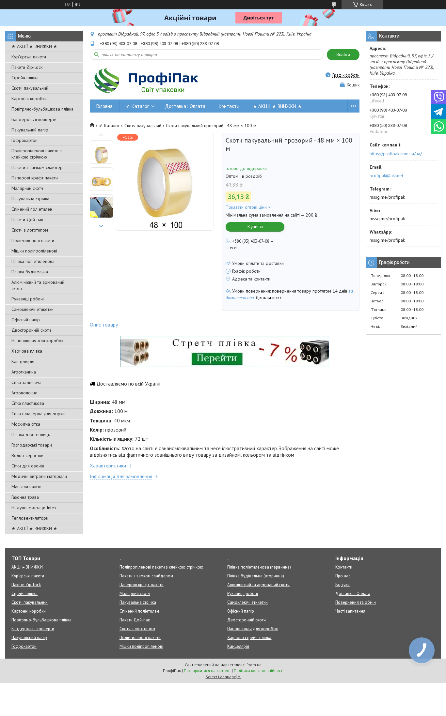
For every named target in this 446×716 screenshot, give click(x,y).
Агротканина (23, 372)
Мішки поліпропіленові (34, 251)
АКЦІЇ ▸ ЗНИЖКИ (27, 567)
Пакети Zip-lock (26, 67)
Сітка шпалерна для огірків (38, 414)
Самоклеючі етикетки (32, 309)
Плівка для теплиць (30, 434)
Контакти (229, 106)
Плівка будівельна (29, 272)
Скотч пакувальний (29, 88)
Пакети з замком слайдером (146, 576)
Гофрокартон (24, 140)
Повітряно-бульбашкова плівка (42, 109)
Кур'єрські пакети (28, 57)
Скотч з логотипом (29, 230)
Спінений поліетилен (31, 209)
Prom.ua (254, 664)
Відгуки (342, 584)
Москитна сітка (25, 424)
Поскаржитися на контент (207, 670)
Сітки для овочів (27, 466)
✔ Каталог (137, 106)
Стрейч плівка (25, 78)
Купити (255, 226)
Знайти (343, 54)
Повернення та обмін (355, 602)
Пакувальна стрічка (30, 199)
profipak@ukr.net (386, 175)
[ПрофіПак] (147, 80)
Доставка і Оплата (185, 106)
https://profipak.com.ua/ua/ (396, 154)
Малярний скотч (27, 188)
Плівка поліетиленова (33, 261)
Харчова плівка (26, 351)
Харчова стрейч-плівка (249, 637)
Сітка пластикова (27, 403)
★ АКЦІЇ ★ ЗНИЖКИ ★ (34, 46)
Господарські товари (31, 445)
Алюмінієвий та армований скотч (37, 285)
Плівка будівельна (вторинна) (255, 576)
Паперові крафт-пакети (141, 584)
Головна (104, 106)
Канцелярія (22, 361)
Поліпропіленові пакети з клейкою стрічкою (36, 154)
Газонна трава (25, 497)
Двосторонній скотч (31, 330)
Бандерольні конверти (33, 119)
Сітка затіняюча (26, 382)
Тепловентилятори (29, 518)
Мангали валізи (26, 487)
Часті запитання (350, 611)
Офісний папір (25, 320)
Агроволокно (24, 393)
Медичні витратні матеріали (39, 476)
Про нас (342, 576)
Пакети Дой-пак (27, 219)
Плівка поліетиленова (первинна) (259, 567)
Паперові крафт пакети (34, 178)
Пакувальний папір (29, 130)
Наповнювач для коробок (37, 340)
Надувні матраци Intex (33, 507)
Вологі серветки (27, 455)
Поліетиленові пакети (32, 240)
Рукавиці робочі (27, 299)
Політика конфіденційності (258, 670)
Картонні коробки (29, 98)
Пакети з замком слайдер (37, 167)
